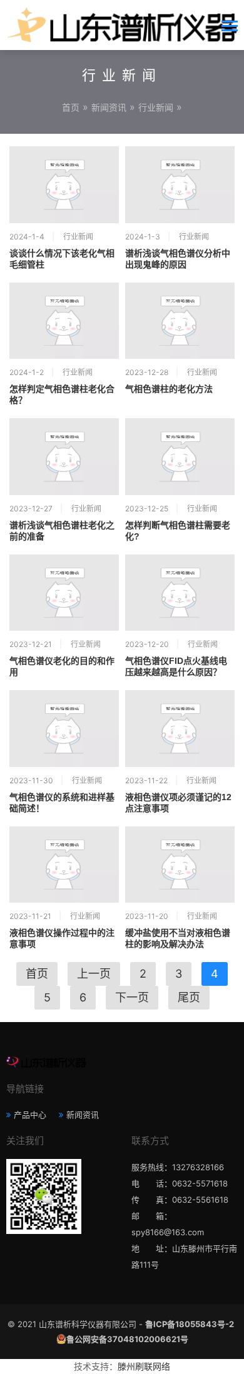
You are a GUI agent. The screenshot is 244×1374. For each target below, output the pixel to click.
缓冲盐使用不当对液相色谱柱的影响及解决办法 (177, 938)
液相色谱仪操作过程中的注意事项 (61, 938)
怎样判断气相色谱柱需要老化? (177, 530)
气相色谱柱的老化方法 (169, 389)
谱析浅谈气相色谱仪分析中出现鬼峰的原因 (177, 258)
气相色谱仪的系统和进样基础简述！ (61, 802)
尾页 (189, 997)
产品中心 (30, 1115)
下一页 (132, 997)
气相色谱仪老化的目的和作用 (61, 666)
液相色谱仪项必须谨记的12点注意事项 (178, 802)
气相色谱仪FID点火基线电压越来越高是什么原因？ (176, 666)
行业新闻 (155, 107)
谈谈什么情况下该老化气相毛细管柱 (61, 258)
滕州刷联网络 (144, 1366)
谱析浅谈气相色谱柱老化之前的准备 (61, 530)
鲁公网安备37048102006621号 (127, 1339)
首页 (70, 107)
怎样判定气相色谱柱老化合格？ (61, 394)
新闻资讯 (108, 107)
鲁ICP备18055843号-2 (189, 1324)
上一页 (94, 973)
